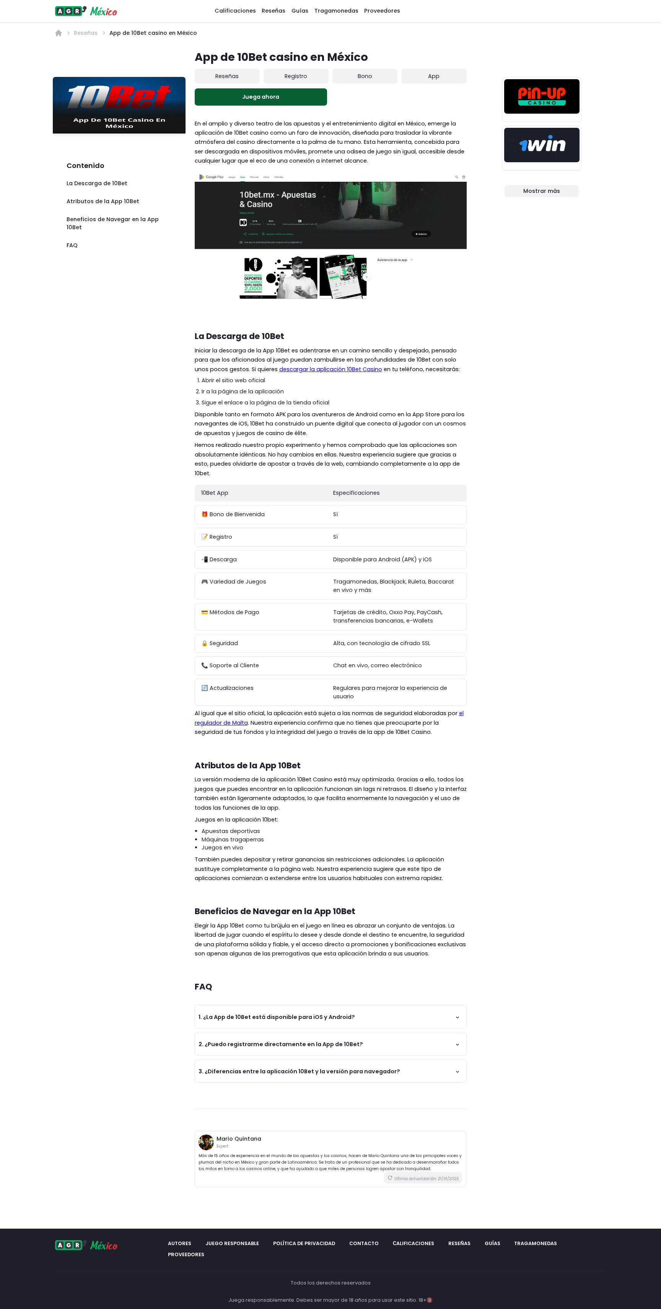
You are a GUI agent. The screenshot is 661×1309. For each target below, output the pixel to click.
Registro (296, 76)
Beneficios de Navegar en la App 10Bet (113, 223)
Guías (299, 11)
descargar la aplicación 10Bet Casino (330, 369)
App (434, 76)
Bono (365, 76)
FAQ (72, 245)
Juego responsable (232, 1243)
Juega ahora (260, 97)
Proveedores (382, 11)
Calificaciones (235, 11)
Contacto (364, 1243)
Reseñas (273, 11)
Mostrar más (541, 191)
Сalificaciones (413, 1243)
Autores (179, 1243)
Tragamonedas (336, 11)
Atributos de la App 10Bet (103, 201)
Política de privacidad (304, 1243)
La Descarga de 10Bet (97, 183)
